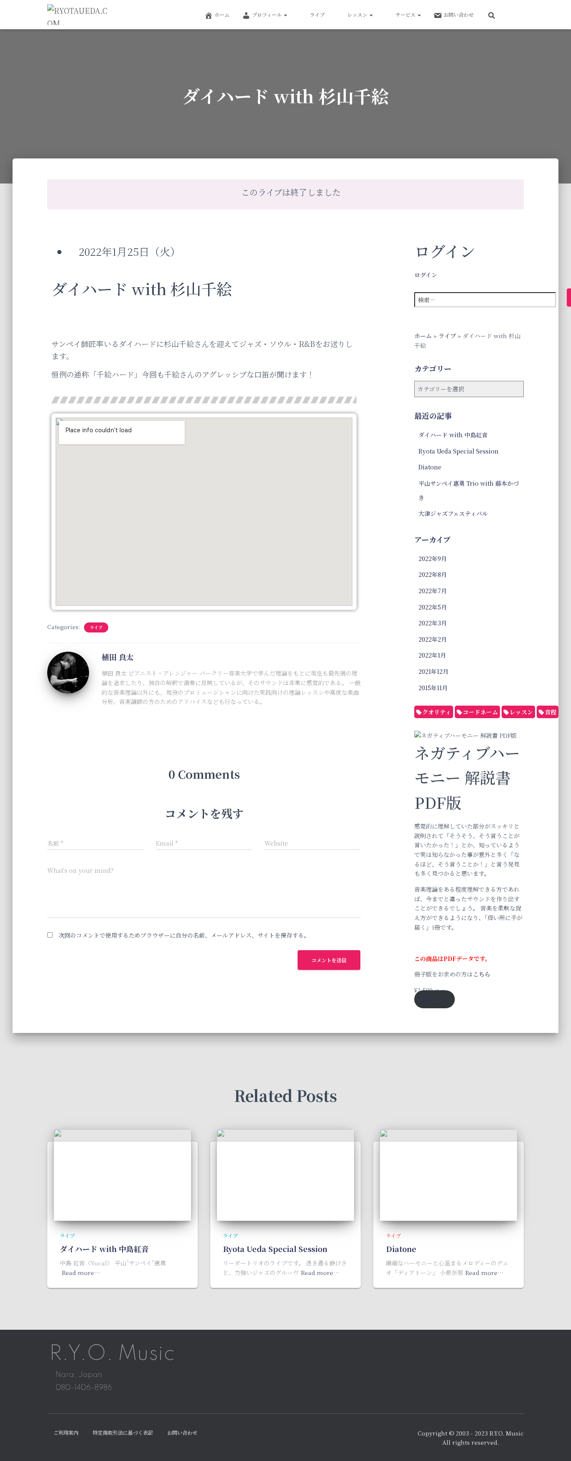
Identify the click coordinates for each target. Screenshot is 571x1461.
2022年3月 (432, 623)
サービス (406, 14)
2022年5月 (432, 607)
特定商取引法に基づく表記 (123, 1432)
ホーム (221, 14)
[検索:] (490, 305)
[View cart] (513, 14)
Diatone (429, 467)
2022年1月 (432, 655)
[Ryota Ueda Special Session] (285, 1174)
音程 (550, 712)
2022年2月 (432, 639)
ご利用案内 (66, 1432)
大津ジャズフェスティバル (453, 513)
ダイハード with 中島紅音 (453, 435)
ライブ (317, 14)
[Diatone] (448, 1174)
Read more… (81, 1272)
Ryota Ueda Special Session (458, 451)
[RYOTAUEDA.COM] (78, 14)
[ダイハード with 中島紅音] (122, 1174)
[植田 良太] (68, 672)
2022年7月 (432, 590)
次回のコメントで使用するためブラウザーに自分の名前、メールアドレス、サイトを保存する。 (184, 935)
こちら (481, 974)
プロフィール (267, 14)
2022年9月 (432, 558)
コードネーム (480, 712)
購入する (434, 999)
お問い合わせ (459, 14)
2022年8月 (432, 574)
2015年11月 (433, 687)
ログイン (425, 274)
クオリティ (436, 712)
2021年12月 (433, 671)
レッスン (358, 14)
